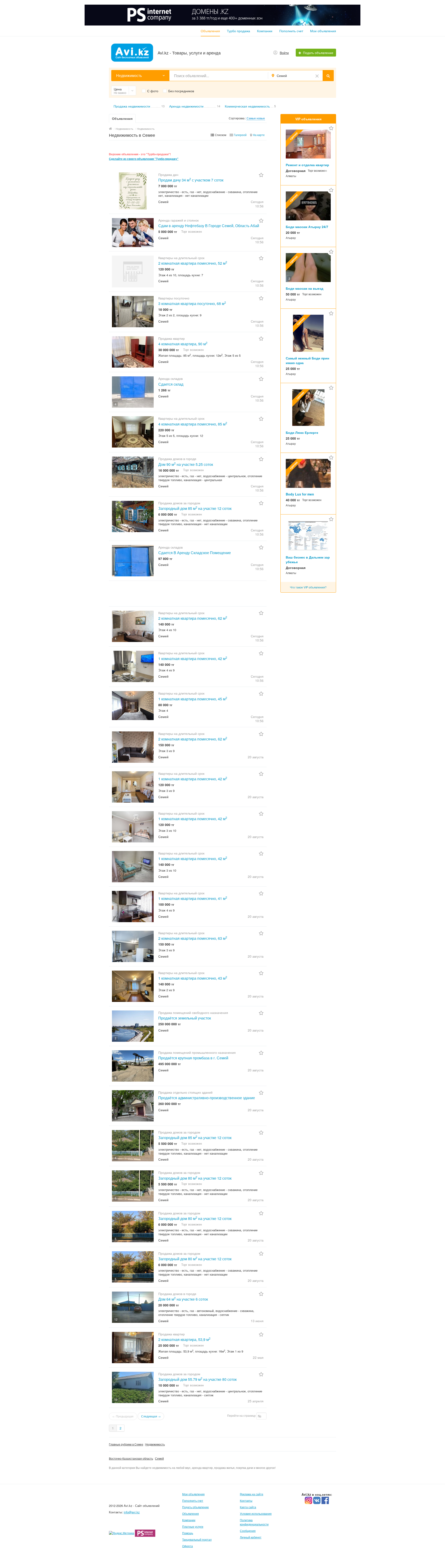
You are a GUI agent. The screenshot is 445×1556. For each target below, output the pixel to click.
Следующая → (151, 1416)
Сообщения (248, 1531)
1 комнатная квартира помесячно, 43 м (192, 978)
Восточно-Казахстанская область (131, 1458)
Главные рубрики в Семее (126, 1444)
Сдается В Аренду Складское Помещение (194, 552)
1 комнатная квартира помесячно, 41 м (192, 898)
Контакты (246, 1500)
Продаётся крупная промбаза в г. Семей (193, 1058)
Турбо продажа (238, 31)
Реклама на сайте (251, 1494)
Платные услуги (192, 1526)
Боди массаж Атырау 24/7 (307, 226)
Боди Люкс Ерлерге (302, 432)
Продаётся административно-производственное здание (206, 1097)
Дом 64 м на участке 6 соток (183, 1299)
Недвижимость (155, 1444)
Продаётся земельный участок (184, 1018)
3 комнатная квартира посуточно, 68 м (192, 303)
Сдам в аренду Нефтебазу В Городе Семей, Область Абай (208, 225)
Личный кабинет (250, 1537)
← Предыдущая (123, 1416)
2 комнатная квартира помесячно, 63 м (192, 938)
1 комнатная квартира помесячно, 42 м (192, 658)
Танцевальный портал (197, 1539)
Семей (159, 1458)
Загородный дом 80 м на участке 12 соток (195, 1178)
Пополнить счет (291, 31)
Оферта (187, 1546)
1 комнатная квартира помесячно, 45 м (192, 699)
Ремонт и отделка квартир (307, 164)
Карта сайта (248, 1507)
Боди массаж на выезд (304, 288)
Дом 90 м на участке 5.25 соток (185, 464)
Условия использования (256, 1513)
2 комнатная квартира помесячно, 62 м (192, 618)
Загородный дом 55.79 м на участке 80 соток (197, 1379)
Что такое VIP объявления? (308, 587)
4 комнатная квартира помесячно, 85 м (192, 424)
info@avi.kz (132, 1512)
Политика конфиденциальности (254, 1522)
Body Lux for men (300, 494)
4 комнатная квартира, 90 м (182, 343)
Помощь (187, 1533)
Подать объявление (195, 1507)
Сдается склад (170, 384)
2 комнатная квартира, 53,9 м (184, 1339)
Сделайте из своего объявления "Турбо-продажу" (143, 159)
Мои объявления (323, 31)
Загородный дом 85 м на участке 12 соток (195, 508)
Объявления (210, 31)
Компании (264, 31)
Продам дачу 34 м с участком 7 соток (190, 180)
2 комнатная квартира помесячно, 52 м (192, 263)
